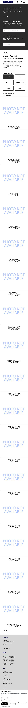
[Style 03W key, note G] (14, 576)
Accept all (4, 703)
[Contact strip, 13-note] (14, 144)
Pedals (8, 88)
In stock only (7, 95)
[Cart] (21, 2)
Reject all (12, 703)
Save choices (22, 703)
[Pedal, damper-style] (14, 277)
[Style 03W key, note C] (14, 444)
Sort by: (5, 93)
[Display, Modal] (14, 178)
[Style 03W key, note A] (14, 378)
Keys (20, 76)
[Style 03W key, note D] (14, 477)
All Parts (8, 76)
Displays (8, 82)
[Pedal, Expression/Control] (14, 311)
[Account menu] (18, 2)
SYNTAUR (8, 2)
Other (19, 88)
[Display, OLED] (14, 211)
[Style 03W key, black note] (14, 345)
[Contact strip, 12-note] (14, 111)
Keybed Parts (20, 82)
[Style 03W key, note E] (14, 510)
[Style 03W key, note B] (14, 411)
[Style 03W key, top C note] (14, 609)
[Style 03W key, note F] (14, 543)
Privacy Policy (7, 706)
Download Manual (18, 58)
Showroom (5, 637)
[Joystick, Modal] (14, 244)
